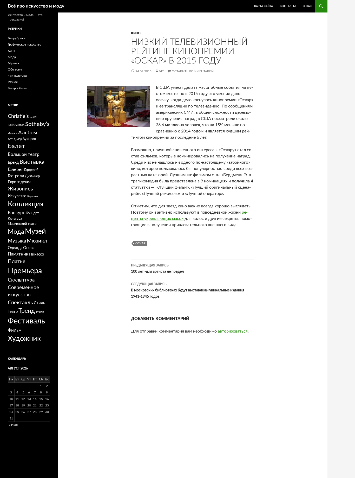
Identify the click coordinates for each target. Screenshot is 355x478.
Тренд (26, 311)
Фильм (15, 330)
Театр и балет (18, 88)
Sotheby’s (37, 124)
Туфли (40, 311)
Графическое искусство (24, 44)
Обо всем (15, 69)
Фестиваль (26, 321)
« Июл (13, 424)
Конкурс (16, 213)
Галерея (15, 169)
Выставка (31, 162)
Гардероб (31, 170)
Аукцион (29, 139)
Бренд (13, 162)
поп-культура (17, 75)
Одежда (15, 248)
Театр (13, 312)
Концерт (32, 213)
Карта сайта (263, 6)
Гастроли (16, 176)
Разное (13, 82)
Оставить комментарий (193, 71)
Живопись (20, 189)
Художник (24, 338)
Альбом (27, 132)
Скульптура (21, 280)
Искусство (17, 196)
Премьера (25, 271)
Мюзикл (37, 241)
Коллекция (25, 204)
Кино (136, 33)
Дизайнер (32, 176)
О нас (307, 6)
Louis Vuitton (16, 125)
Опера (28, 248)
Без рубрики (16, 38)
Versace (12, 133)
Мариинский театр (22, 224)
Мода (12, 57)
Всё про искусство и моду (36, 6)
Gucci (33, 117)
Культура (15, 218)
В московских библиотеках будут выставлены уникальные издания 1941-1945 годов (187, 290)
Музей (35, 231)
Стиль (39, 303)
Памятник (18, 254)
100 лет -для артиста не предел (157, 268)
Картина (32, 196)
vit (161, 71)
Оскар (140, 243)
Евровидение (19, 182)
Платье (16, 261)
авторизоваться (233, 331)
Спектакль (20, 302)
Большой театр (24, 154)
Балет (16, 146)
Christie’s (18, 116)
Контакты (288, 6)
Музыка (13, 63)
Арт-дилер (15, 139)
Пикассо (36, 254)
